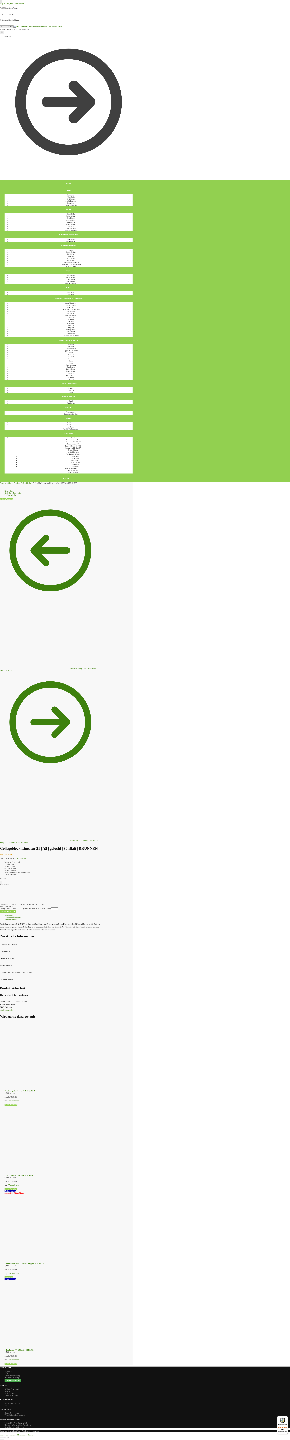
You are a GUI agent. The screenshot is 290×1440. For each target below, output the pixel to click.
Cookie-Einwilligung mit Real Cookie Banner (16, 1435)
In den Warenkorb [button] (11, 1105)
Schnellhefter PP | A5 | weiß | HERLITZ (19, 1350)
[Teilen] (5, 1437)
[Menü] (286, 1417)
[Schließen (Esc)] (8, 1437)
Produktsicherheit (11, 495)
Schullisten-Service (11, 1395)
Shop (10, 483)
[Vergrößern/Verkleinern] (1, 1437)
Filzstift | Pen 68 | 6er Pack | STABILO (19, 1175)
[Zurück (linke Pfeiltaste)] (1, 1439)
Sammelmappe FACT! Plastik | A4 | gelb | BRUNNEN (24, 1263)
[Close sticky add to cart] (1, 882)
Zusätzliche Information (13, 493)
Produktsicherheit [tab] (11, 920)
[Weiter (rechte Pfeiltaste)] (3, 1439)
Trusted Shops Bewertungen (15, 1415)
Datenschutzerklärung (12, 1376)
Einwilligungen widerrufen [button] (14, 1427)
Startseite (3, 483)
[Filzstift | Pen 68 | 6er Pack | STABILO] (53, 1140)
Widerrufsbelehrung (12, 1378)
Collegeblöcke (26, 483)
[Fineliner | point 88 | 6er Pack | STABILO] (53, 1055)
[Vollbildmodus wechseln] (3, 1437)
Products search (6, 29)
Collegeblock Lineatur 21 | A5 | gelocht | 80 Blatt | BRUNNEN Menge (25, 909)
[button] (3, 172)
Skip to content (18, 4)
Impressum (8, 1372)
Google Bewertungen (12, 1413)
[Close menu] (1, 1)
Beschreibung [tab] (9, 916)
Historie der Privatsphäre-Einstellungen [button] (19, 1425)
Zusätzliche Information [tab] (13, 918)
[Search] (2, 32)
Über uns (8, 1405)
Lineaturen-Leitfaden (12, 1403)
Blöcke (16, 483)
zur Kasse (8, 37)
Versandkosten (22, 858)
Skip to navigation (6, 4)
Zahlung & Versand (12, 1389)
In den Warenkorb (6, 499)
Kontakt (7, 1391)
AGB (6, 1374)
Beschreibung (9, 491)
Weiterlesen (9, 1277)
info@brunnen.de (6, 1010)
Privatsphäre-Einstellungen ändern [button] (17, 1423)
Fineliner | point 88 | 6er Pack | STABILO (20, 1091)
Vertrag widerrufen (13, 1380)
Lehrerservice (9, 1393)
